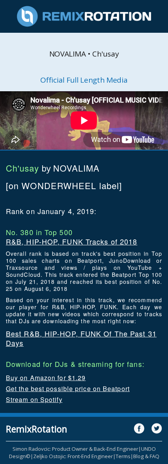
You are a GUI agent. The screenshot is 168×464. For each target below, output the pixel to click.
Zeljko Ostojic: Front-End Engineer (73, 456)
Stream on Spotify (34, 399)
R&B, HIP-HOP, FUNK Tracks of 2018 (71, 241)
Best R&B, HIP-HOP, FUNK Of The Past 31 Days (81, 338)
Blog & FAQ (146, 456)
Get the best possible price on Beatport (68, 388)
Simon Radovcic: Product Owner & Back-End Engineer (75, 448)
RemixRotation (36, 429)
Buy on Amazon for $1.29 (46, 377)
